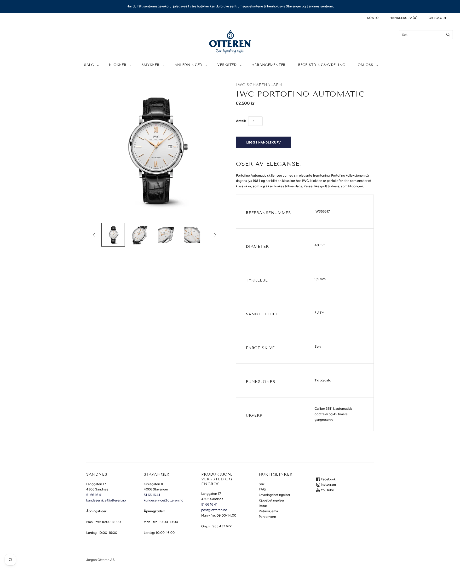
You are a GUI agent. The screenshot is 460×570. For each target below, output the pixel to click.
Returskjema (268, 511)
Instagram (328, 485)
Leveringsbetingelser (274, 495)
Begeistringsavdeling (321, 65)
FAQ (262, 489)
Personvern (267, 517)
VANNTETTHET (262, 314)
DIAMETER (257, 246)
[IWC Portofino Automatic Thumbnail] (113, 235)
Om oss (365, 65)
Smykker (151, 65)
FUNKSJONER (260, 381)
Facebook (328, 479)
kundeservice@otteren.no (106, 500)
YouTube (327, 490)
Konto (373, 18)
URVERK (254, 415)
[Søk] (448, 34)
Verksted (227, 65)
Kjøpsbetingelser (271, 500)
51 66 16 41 (94, 495)
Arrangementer (269, 65)
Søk (261, 484)
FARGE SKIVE (260, 347)
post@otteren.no (214, 510)
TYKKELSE (257, 280)
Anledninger (188, 65)
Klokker (117, 65)
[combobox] (426, 34)
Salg (89, 65)
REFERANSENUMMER (268, 212)
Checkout (438, 18)
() (404, 18)
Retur (263, 506)
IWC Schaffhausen (259, 84)
